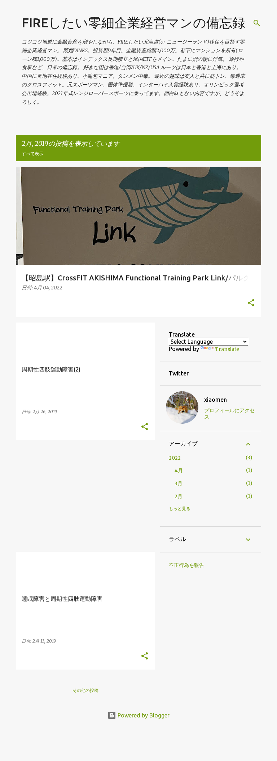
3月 (179, 483)
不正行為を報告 (186, 565)
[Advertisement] (82, 496)
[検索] (256, 23)
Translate (227, 349)
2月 (179, 496)
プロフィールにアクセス (229, 413)
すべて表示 (32, 153)
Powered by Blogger (143, 715)
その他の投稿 (85, 690)
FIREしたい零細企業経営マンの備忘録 (133, 22)
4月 (179, 470)
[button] (251, 303)
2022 (175, 458)
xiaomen (215, 399)
